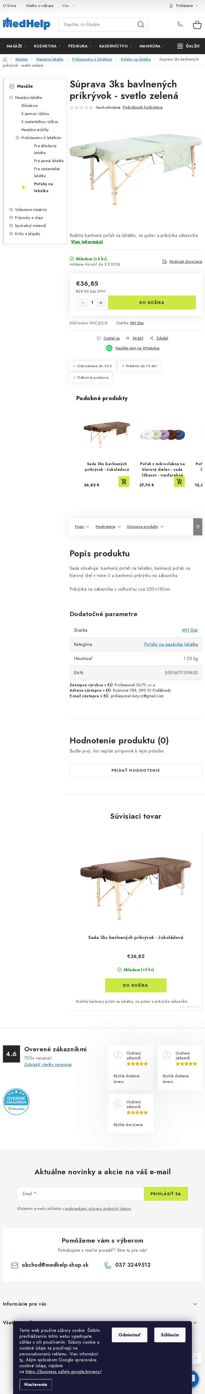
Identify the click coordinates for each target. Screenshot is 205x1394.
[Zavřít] (196, 1358)
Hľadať (140, 25)
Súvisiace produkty (142, 526)
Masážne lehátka (28, 97)
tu (21, 1360)
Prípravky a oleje (29, 217)
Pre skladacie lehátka (45, 149)
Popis (79, 526)
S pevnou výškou (35, 113)
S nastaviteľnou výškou (39, 121)
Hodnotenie (105, 526)
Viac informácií (87, 242)
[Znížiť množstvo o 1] (83, 303)
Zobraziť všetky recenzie (48, 1064)
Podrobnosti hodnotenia (143, 107)
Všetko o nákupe (40, 5)
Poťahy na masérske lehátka (171, 644)
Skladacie (29, 105)
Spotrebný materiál (30, 225)
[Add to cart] (124, 481)
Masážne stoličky (35, 129)
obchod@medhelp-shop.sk (55, 1265)
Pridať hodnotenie (136, 770)
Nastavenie (35, 1384)
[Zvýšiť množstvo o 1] (101, 303)
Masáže (25, 86)
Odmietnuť (130, 1335)
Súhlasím (170, 1335)
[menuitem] (16, 46)
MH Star (137, 323)
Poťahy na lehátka (43, 187)
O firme (9, 5)
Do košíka (152, 302)
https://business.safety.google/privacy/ (64, 1372)
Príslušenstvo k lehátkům (41, 137)
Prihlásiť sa (166, 1194)
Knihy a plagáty (27, 233)
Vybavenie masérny (31, 209)
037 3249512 (181, 24)
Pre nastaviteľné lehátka (47, 172)
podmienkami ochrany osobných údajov (98, 1208)
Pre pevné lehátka (49, 160)
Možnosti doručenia (185, 261)
